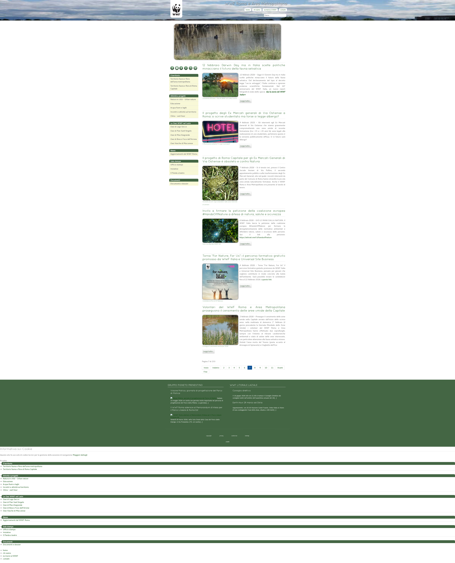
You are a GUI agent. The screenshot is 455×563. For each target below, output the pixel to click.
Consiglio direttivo (242, 390)
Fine (205, 371)
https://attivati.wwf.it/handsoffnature (255, 237)
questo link (267, 279)
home (248, 10)
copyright (209, 435)
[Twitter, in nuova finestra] (181, 69)
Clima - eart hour (177, 116)
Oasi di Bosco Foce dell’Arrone (183, 139)
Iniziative (174, 168)
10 (266, 367)
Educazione (175, 103)
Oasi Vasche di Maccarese (181, 143)
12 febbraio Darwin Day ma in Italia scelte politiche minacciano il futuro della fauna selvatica (243, 66)
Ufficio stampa (176, 164)
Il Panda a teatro (177, 173)
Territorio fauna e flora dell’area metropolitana (180, 80)
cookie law (234, 435)
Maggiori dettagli (80, 455)
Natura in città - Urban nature (183, 99)
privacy (221, 435)
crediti (227, 442)
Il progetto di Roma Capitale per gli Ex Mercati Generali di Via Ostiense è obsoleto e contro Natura (243, 159)
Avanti (280, 367)
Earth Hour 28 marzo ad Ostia (247, 402)
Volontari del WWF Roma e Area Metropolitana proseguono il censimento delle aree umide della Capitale (243, 308)
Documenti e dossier (179, 183)
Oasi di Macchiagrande (180, 135)
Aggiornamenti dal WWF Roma (183, 154)
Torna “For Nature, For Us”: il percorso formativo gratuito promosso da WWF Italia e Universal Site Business (243, 257)
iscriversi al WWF (270, 10)
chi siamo (257, 10)
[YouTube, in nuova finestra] (186, 69)
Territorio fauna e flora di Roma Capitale (183, 87)
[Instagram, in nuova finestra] (177, 69)
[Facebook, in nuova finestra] (172, 69)
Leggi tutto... (245, 101)
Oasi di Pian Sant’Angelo (180, 130)
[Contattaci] (195, 69)
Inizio (206, 367)
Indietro (215, 367)
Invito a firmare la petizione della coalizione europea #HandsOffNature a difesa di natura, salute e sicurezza (243, 212)
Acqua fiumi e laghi (178, 107)
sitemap (247, 435)
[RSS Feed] (191, 69)
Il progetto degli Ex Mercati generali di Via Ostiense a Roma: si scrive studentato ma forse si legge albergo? (243, 114)
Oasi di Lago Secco (178, 126)
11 (272, 367)
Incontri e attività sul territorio (183, 111)
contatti (283, 10)
